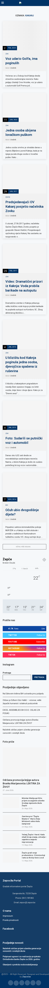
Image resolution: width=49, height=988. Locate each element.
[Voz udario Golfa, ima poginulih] (24, 35)
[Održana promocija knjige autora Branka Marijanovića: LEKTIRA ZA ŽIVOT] (24, 762)
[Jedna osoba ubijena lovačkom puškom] (24, 107)
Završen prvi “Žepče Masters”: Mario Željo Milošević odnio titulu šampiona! (31, 820)
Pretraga (7, 673)
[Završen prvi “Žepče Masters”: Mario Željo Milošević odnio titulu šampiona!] (11, 820)
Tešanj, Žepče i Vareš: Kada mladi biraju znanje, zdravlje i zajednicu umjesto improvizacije (34, 838)
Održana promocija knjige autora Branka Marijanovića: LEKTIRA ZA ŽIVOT (21, 783)
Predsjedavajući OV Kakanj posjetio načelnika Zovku (24, 206)
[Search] (46, 3)
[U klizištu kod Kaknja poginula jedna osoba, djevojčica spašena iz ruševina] (24, 334)
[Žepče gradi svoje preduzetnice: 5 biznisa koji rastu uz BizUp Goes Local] (11, 857)
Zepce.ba (26, 976)
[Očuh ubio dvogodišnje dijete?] (24, 487)
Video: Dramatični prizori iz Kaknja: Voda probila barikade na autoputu (24, 286)
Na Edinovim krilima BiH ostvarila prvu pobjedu (23, 693)
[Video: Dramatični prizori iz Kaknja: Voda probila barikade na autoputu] (24, 258)
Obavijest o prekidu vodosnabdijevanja (20, 965)
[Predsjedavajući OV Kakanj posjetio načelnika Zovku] (24, 179)
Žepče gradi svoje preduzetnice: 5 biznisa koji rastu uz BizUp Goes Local (33, 855)
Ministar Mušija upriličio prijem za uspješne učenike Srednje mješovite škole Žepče (33, 802)
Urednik (13, 68)
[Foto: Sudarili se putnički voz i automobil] (24, 415)
